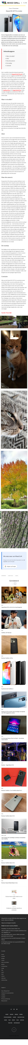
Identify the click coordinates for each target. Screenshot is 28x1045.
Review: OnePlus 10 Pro (7, 658)
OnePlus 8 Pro (6, 90)
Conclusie (8, 65)
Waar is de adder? (10, 56)
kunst (2, 954)
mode (2, 835)
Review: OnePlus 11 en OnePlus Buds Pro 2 (11, 790)
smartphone (11, 575)
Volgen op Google (11, 566)
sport (2, 972)
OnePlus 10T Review (6, 632)
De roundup (9, 63)
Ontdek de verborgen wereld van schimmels (14, 908)
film (2, 970)
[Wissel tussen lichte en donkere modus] (21, 3)
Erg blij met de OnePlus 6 (7, 688)
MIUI (7, 58)
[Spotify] (16, 1009)
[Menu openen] (26, 3)
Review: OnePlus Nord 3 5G (8, 816)
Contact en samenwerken (7, 993)
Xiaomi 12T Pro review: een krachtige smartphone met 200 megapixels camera (13, 712)
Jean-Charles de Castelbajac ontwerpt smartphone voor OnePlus (13, 838)
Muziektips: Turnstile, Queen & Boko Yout (10, 928)
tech (11, 8)
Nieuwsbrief (4, 1000)
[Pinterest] (14, 1009)
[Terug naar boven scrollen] (14, 1030)
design (3, 958)
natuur (3, 976)
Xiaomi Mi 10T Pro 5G (17, 74)
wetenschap (4, 980)
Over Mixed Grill (5, 991)
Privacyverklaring (5, 998)
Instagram (9, 923)
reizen (2, 960)
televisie (3, 978)
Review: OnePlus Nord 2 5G (8, 862)
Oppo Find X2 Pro (17, 90)
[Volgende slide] (15, 583)
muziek (3, 956)
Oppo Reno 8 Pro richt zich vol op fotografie (11, 607)
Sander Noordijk (6, 313)
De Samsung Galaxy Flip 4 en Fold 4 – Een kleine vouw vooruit (12, 739)
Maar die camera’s (10, 60)
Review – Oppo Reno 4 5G (7, 765)
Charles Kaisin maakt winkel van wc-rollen (14, 896)
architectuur (4, 966)
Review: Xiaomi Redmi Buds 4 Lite (9, 882)
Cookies (3, 996)
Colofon (3, 994)
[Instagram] (11, 1009)
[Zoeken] (24, 3)
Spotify (14, 923)
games (3, 964)
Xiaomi (17, 575)
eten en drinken (5, 962)
